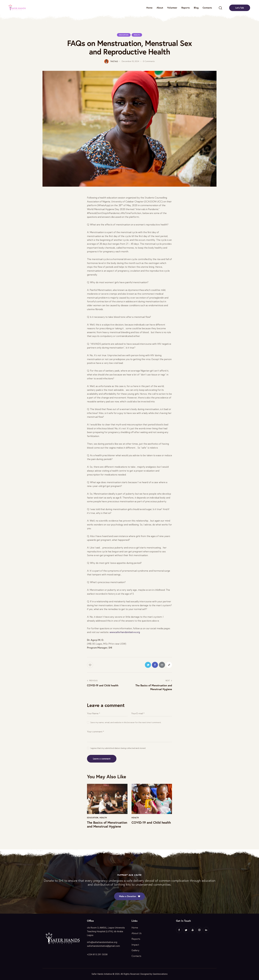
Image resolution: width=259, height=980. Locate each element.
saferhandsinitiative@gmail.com (103, 946)
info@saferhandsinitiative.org (102, 942)
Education (123, 35)
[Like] (90, 665)
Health (137, 35)
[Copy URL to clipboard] (169, 665)
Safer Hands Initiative (102, 974)
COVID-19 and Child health (151, 822)
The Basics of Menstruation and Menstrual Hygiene (107, 824)
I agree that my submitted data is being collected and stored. (118, 748)
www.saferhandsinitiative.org (125, 632)
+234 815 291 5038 (97, 954)
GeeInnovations (160, 974)
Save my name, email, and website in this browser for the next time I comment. (125, 722)
